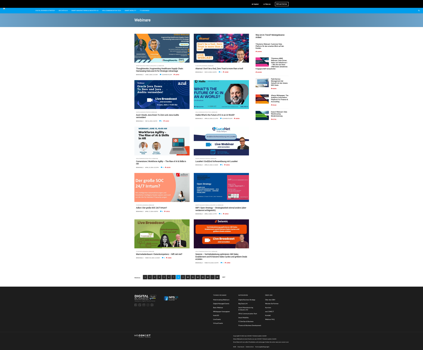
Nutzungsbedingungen (262, 347)
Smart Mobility (130, 10)
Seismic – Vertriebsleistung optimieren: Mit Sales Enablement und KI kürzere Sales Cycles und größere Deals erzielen (221, 256)
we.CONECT (269, 311)
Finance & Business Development (249, 325)
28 (217, 277)
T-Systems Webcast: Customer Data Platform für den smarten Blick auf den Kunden (270, 46)
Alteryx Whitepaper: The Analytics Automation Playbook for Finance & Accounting (279, 98)
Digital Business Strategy (45, 10)
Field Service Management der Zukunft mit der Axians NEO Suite (279, 82)
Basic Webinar (218, 307)
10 (188, 277)
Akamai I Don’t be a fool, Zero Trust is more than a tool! (219, 68)
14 (207, 277)
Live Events (217, 319)
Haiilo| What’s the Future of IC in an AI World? (215, 115)
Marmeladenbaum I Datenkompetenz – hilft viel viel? (159, 254)
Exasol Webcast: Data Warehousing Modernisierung (279, 114)
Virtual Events (218, 323)
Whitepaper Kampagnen (221, 311)
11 (193, 277)
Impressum (240, 347)
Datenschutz (250, 347)
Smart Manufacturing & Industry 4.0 (84, 10)
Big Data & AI (63, 10)
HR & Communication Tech (111, 10)
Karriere (268, 307)
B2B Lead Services (281, 4)
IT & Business (144, 10)
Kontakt (268, 315)
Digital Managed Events (221, 303)
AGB (234, 347)
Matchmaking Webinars (221, 300)
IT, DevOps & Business (201, 65)
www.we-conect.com (282, 342)
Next (223, 277)
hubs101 (216, 315)
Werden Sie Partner (272, 303)
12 (198, 277)
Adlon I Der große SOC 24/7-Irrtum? (151, 208)
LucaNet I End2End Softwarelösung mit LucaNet (216, 161)
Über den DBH (270, 300)
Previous (137, 277)
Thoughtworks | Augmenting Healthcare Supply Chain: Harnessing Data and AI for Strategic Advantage (159, 69)
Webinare (161, 65)
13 (202, 277)
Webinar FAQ (270, 319)
